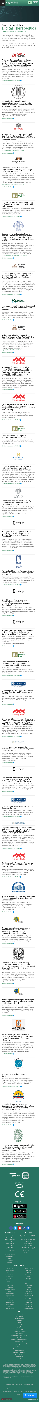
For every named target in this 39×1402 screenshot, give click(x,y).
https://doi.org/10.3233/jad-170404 (11, 350)
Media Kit (19, 1388)
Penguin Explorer (28, 1274)
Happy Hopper (29, 1268)
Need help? (31, 1395)
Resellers (19, 1328)
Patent (19, 1322)
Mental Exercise (19, 1347)
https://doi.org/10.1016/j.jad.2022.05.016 (13, 184)
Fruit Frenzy (10, 1272)
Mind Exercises (19, 1341)
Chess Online (10, 1268)
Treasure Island (10, 1283)
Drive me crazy (10, 1287)
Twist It (29, 1300)
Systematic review (28, 1251)
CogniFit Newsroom (10, 1388)
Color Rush (10, 1306)
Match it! (10, 1291)
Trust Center (19, 1394)
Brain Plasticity (10, 1243)
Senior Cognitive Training (28, 1247)
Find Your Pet (10, 1302)
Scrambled (10, 1300)
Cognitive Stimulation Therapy (19, 1339)
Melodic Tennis (10, 1298)
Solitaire (10, 1278)
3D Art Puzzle (10, 1308)
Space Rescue (10, 1293)
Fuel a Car (28, 1289)
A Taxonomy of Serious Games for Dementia (15, 1075)
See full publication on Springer (11, 1086)
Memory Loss (10, 1249)
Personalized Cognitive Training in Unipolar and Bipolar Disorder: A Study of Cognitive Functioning (18, 572)
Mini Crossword (10, 1270)
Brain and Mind (10, 1237)
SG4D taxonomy (28, 1252)
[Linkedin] (28, 1228)
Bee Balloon (29, 1280)
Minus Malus (28, 1293)
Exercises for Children (19, 1330)
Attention (9, 1262)
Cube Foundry (28, 1283)
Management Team (28, 1384)
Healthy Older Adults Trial (28, 1239)
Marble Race (10, 1297)
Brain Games (19, 1345)
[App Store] (19, 1206)
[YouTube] (19, 1228)
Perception (10, 1260)
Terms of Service (10, 1384)
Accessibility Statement (30, 1391)
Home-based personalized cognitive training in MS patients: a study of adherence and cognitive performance (16, 663)
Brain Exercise (19, 1333)
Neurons (10, 1241)
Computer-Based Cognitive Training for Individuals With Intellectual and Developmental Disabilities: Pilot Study (16, 468)
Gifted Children (19, 1354)
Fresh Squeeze (28, 1285)
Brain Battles (19, 1356)
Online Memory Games (19, 1348)
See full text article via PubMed (11, 80)
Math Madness (10, 1295)
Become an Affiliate (28, 1388)
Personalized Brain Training (19, 1343)
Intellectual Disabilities (10, 1251)
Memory (10, 1258)
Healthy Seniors (28, 1245)
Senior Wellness (28, 1243)
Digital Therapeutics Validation (28, 1236)
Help (22, 1391)
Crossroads (29, 1282)
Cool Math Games (19, 1350)
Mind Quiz (19, 1337)
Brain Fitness (10, 1245)
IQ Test (19, 1358)
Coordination (9, 1256)
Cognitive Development (19, 1331)
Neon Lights (10, 1285)
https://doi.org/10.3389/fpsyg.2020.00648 (13, 150)
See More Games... (29, 1308)
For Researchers (19, 1318)
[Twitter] (15, 1228)
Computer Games (28, 1237)
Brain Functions (10, 1252)
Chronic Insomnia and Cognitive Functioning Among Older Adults (14, 436)
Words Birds (28, 1306)
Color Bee (28, 1278)
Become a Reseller (7, 1391)
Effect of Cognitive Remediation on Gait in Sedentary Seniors (17, 807)
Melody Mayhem (10, 1304)
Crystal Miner (9, 1276)
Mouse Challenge (28, 1295)
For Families (19, 1314)
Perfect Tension (29, 1297)
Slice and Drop (28, 1298)
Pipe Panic (10, 1274)
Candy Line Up (28, 1270)
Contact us (16, 1391)
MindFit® (19, 1324)
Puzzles (29, 1272)
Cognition (10, 1247)
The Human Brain (10, 1236)
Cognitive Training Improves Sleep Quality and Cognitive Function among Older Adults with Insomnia (18, 204)
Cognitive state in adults (28, 1249)
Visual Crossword (10, 1289)
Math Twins (29, 1291)
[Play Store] (19, 1211)
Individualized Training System (19, 1335)
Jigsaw (29, 1287)
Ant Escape (10, 1282)
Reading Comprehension (19, 1352)
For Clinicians (19, 1316)
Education (19, 1320)
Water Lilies (29, 1302)
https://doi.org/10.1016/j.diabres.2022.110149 (14, 255)
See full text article (7, 118)
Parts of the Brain (10, 1239)
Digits (28, 1276)
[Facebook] (11, 1228)
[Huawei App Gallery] (19, 1216)
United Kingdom (7, 1399)
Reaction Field (28, 1304)
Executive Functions (10, 1254)
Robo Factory (10, 1280)
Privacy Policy (19, 1384)
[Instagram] (24, 1228)
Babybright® (19, 1326)
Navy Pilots (28, 1241)
